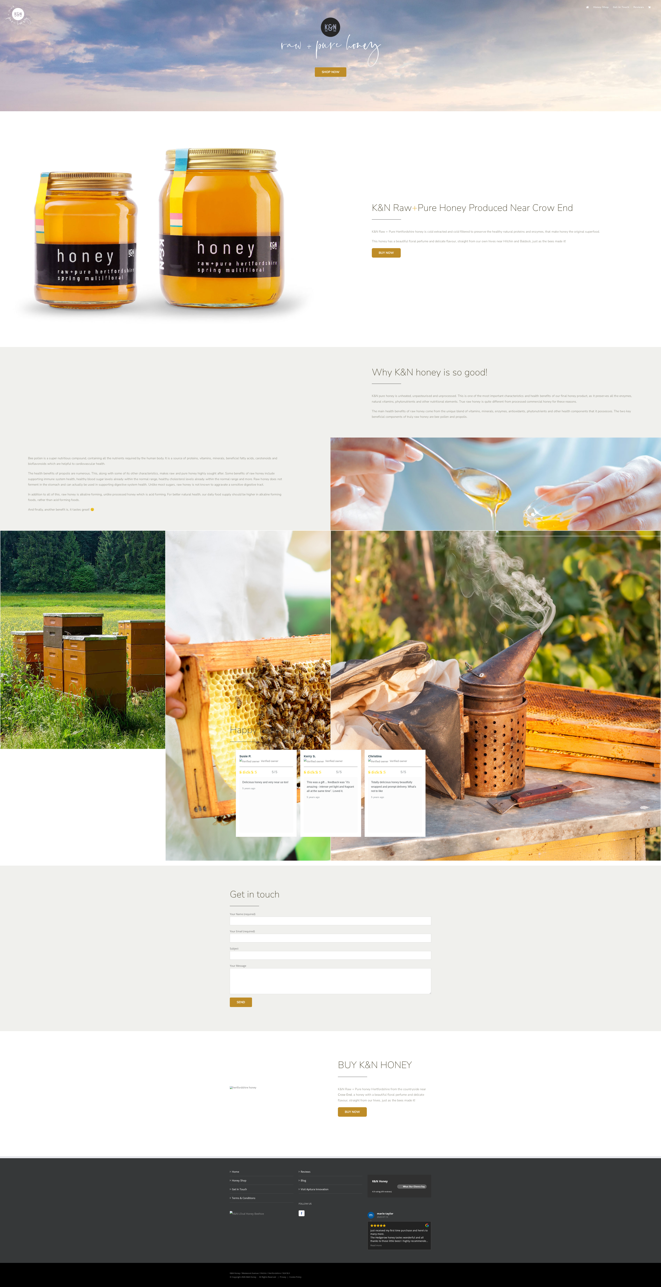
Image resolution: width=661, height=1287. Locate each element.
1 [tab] (281, 842)
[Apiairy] (109, 533)
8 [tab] (317, 842)
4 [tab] (297, 842)
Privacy (283, 1277)
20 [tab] (379, 842)
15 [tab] (353, 842)
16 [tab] (359, 842)
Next (429, 793)
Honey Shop (239, 1180)
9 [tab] (322, 842)
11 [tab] (333, 842)
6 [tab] (307, 842)
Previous (231, 793)
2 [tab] (286, 842)
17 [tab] (364, 842)
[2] (501, 533)
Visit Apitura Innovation (314, 1189)
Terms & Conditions (243, 1198)
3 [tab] (291, 842)
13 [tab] (343, 842)
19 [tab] (374, 842)
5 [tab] (302, 842)
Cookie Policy (295, 1277)
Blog (303, 1180)
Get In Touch (239, 1189)
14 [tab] (348, 842)
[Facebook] (302, 1213)
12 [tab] (338, 842)
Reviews (305, 1171)
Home (235, 1171)
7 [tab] (312, 842)
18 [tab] (369, 842)
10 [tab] (328, 842)
